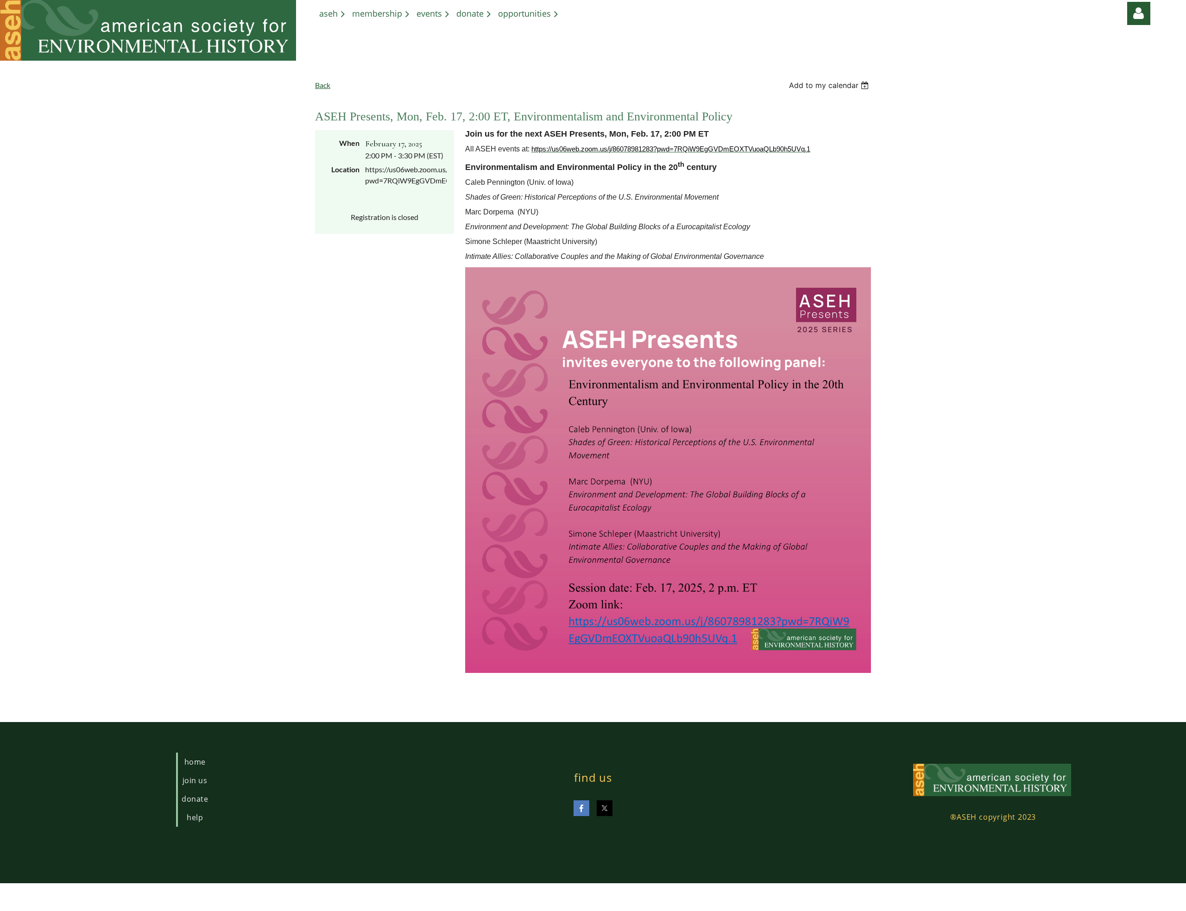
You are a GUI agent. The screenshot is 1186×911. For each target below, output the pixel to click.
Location (345, 169)
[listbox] (830, 85)
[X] (604, 808)
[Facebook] (581, 808)
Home (195, 762)
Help (195, 817)
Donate (195, 799)
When (349, 142)
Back (322, 85)
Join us (195, 780)
